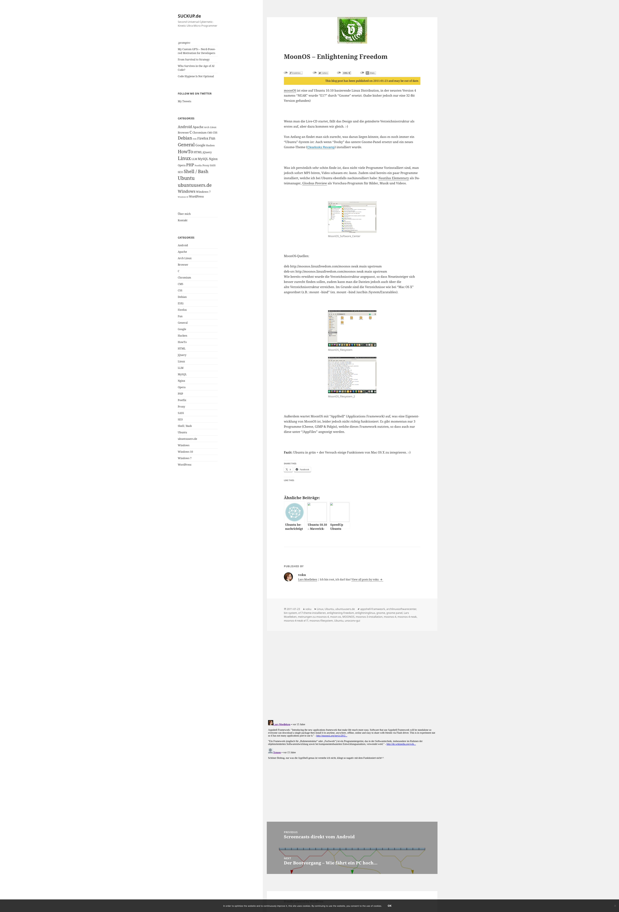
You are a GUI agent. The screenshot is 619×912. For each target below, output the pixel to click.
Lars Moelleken (307, 579)
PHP (190, 164)
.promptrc (184, 43)
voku (308, 609)
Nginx (213, 159)
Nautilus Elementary (393, 178)
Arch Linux (210, 127)
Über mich (184, 214)
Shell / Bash (196, 171)
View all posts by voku (365, 579)
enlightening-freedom (340, 613)
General (186, 144)
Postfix (198, 165)
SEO (180, 172)
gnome (380, 613)
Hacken (210, 145)
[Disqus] (352, 671)
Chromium (199, 132)
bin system (290, 613)
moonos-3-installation (369, 616)
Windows (186, 191)
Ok (390, 905)
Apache (198, 127)
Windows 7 (203, 192)
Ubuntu (186, 178)
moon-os (335, 616)
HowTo (185, 151)
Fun (212, 138)
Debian (185, 138)
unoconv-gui (352, 620)
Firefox (202, 138)
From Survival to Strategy (194, 59)
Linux (184, 158)
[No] (615, 905)
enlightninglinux (365, 613)
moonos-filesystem (321, 620)
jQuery (207, 152)
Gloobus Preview (314, 183)
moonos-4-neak (407, 616)
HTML (198, 152)
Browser (183, 132)
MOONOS (348, 616)
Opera (182, 165)
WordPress (196, 196)
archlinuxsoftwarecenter (401, 609)
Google (200, 145)
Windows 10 (183, 197)
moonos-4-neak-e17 (296, 620)
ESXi (195, 139)
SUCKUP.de (189, 16)
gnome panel (394, 613)
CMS (209, 132)
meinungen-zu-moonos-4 (313, 616)
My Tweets (184, 101)
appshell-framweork (372, 609)
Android (185, 126)
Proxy (205, 165)
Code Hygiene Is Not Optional (196, 76)
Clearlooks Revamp (321, 147)
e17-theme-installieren (312, 613)
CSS (215, 132)
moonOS (290, 90)
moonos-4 (390, 616)
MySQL (203, 159)
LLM (194, 159)
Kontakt (182, 220)
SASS (213, 165)
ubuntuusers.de (195, 185)
